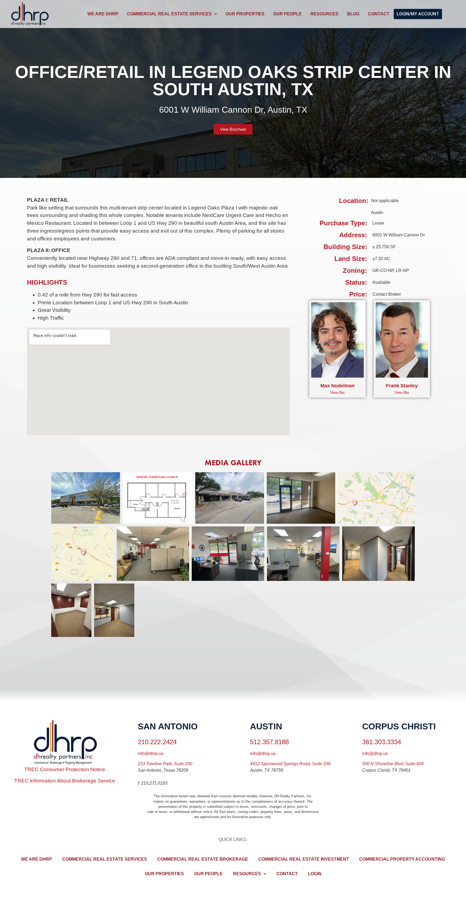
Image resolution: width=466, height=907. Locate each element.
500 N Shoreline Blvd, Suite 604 (393, 763)
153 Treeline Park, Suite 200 (165, 763)
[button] (172, 14)
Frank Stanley (402, 385)
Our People (287, 14)
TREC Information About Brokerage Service (64, 781)
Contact (378, 14)
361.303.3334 (381, 742)
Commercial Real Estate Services (169, 14)
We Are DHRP (102, 14)
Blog (353, 14)
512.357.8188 (269, 742)
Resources (324, 14)
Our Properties (245, 14)
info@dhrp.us (150, 753)
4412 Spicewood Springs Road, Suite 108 (290, 763)
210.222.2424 (157, 742)
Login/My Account (418, 13)
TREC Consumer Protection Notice (64, 769)
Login (314, 873)
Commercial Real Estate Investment (303, 859)
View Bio (337, 392)
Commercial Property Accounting (402, 859)
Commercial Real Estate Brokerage (202, 859)
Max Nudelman (337, 385)
